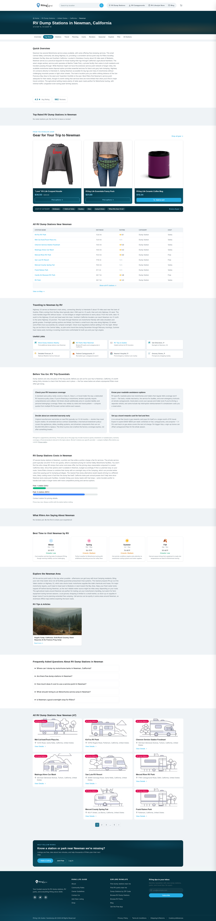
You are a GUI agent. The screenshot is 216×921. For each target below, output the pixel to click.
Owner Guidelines (78, 891)
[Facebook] (35, 897)
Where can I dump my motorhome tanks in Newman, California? (64, 668)
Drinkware (56, 209)
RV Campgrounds (138, 5)
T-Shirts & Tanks (68, 209)
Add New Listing (78, 899)
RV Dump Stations (118, 5)
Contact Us (76, 895)
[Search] (101, 5)
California (73, 18)
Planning (75, 37)
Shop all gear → (177, 136)
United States (62, 18)
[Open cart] (181, 5)
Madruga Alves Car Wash (44, 250)
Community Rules (78, 887)
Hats (89, 209)
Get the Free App (116, 907)
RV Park (38, 280)
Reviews (92, 37)
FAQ (118, 37)
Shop (73, 903)
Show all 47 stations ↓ (108, 285)
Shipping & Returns (158, 918)
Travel (66, 37)
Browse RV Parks (116, 899)
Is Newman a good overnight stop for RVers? (56, 700)
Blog (172, 5)
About (74, 884)
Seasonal (102, 37)
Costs (84, 37)
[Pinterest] (46, 897)
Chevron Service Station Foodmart (47, 245)
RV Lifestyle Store (158, 5)
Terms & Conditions (139, 918)
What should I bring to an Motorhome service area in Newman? (64, 692)
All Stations (127, 37)
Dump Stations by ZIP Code (120, 891)
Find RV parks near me (118, 887)
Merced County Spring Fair (45, 265)
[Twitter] (40, 897)
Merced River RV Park (43, 255)
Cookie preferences (176, 918)
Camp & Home (99, 209)
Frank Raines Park (41, 270)
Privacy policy (42, 442)
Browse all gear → (175, 209)
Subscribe (166, 895)
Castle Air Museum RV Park (45, 275)
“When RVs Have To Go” (116, 209)
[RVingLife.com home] (44, 5)
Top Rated (48, 37)
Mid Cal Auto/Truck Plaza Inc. (46, 240)
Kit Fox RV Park (40, 235)
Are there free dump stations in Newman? (54, 676)
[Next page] (119, 825)
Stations (58, 37)
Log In (71, 861)
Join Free (60, 861)
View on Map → (39, 291)
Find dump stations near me (120, 884)
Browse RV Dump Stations (119, 895)
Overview (37, 37)
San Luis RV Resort (42, 260)
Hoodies (81, 209)
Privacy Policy (123, 918)
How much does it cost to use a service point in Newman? (61, 684)
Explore (111, 37)
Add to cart (160, 200)
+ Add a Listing (45, 861)
